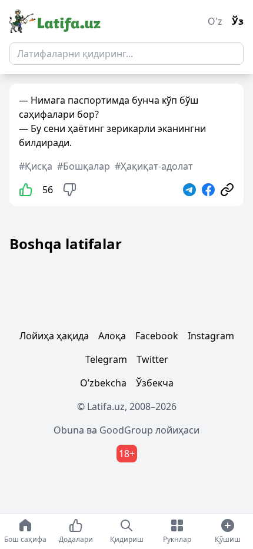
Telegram (106, 359)
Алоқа (112, 335)
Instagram (211, 335)
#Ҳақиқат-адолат (154, 166)
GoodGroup (126, 430)
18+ (127, 453)
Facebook (156, 335)
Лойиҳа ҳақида (54, 335)
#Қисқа (35, 166)
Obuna (69, 430)
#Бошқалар (83, 166)
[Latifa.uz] (55, 21)
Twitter (152, 359)
